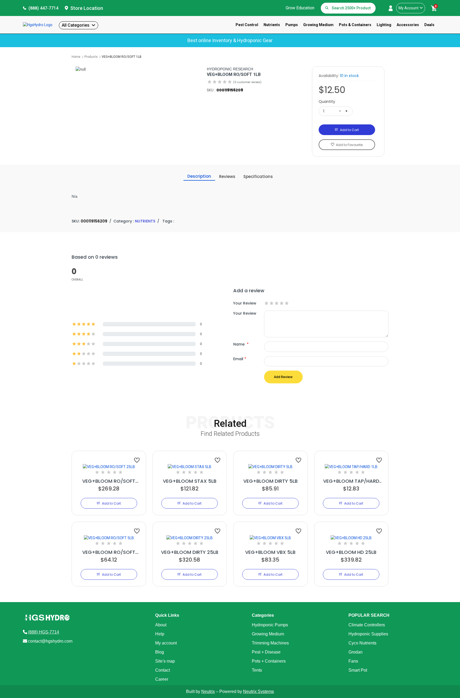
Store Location (86, 8)
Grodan (355, 652)
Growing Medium (318, 25)
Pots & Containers (355, 25)
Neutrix (208, 691)
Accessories (408, 25)
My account (166, 643)
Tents (257, 670)
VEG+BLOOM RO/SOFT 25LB (108, 481)
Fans (353, 661)
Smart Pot (357, 670)
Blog (159, 652)
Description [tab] (199, 176)
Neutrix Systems (258, 691)
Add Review (283, 377)
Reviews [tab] (227, 176)
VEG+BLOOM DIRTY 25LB (189, 552)
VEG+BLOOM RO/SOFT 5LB (108, 552)
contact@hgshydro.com (50, 641)
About (160, 625)
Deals (429, 25)
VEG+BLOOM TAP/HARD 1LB (351, 481)
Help (159, 634)
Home (76, 57)
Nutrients (272, 25)
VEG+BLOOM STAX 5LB (189, 481)
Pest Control (247, 25)
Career (161, 679)
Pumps (291, 25)
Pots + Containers (269, 661)
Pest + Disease (266, 652)
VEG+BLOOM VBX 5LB (270, 552)
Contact (162, 670)
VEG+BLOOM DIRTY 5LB (270, 481)
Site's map (165, 661)
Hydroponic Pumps (270, 625)
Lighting (384, 25)
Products (91, 57)
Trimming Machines (270, 643)
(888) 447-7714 (43, 8)
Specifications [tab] (258, 176)
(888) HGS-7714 (43, 632)
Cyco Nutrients (362, 643)
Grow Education (300, 7)
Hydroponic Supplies (368, 634)
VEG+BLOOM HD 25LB (351, 552)
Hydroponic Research (230, 69)
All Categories (75, 25)
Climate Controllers (366, 625)
